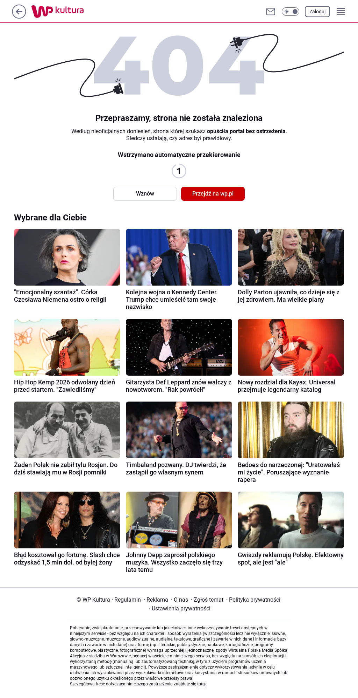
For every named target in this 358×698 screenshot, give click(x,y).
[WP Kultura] (73, 11)
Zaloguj (317, 11)
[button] (290, 11)
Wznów (145, 193)
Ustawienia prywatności (179, 608)
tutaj (201, 684)
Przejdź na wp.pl (213, 193)
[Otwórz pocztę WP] (270, 11)
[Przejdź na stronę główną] (19, 16)
